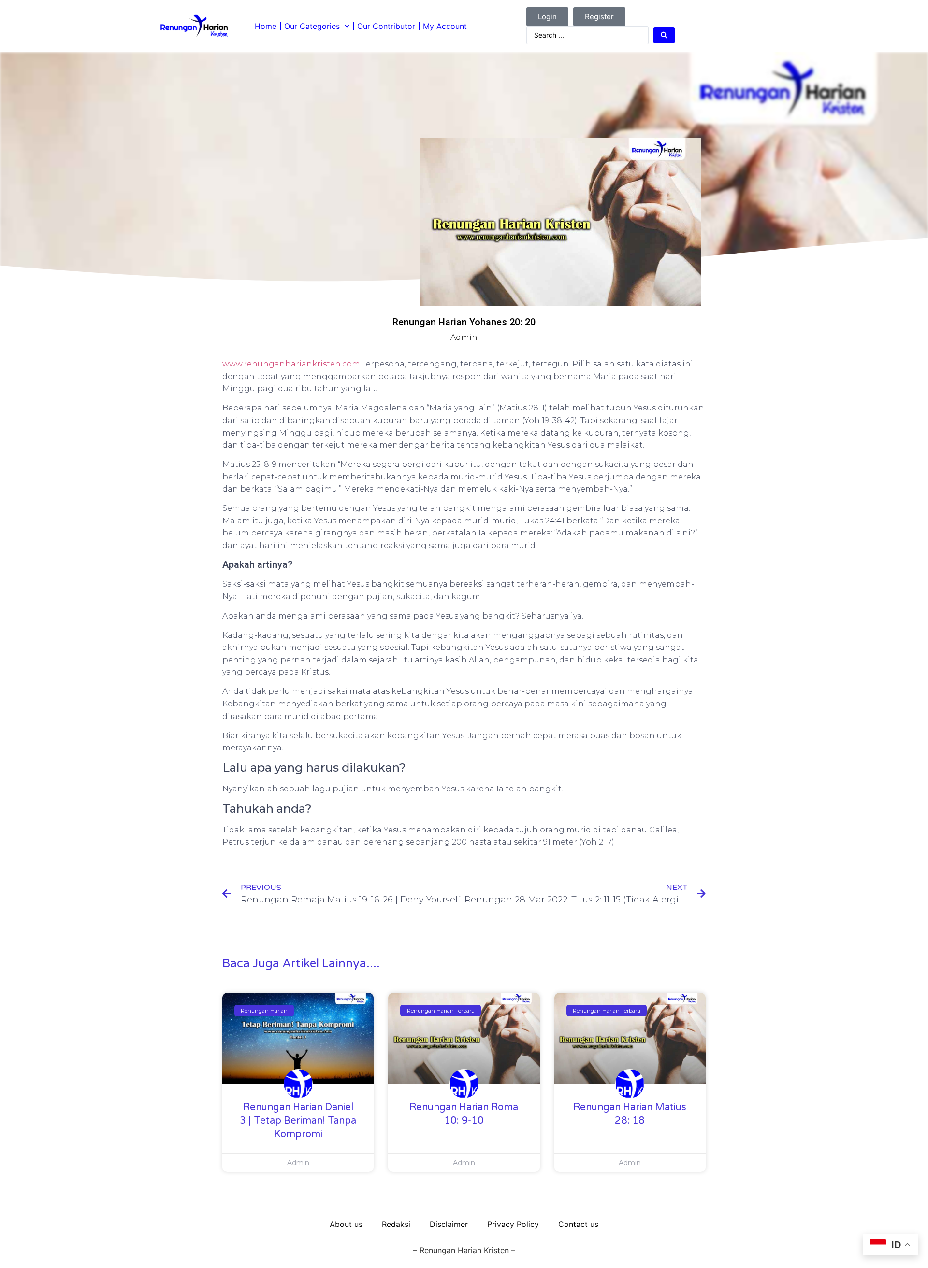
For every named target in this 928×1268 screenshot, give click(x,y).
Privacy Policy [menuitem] (513, 1224)
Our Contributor (386, 26)
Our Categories (312, 26)
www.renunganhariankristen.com (291, 363)
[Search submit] (664, 35)
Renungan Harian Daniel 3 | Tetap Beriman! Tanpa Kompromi (298, 1120)
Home (265, 26)
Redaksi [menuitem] (396, 1224)
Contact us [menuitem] (578, 1224)
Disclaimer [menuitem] (449, 1224)
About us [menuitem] (346, 1224)
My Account (445, 26)
